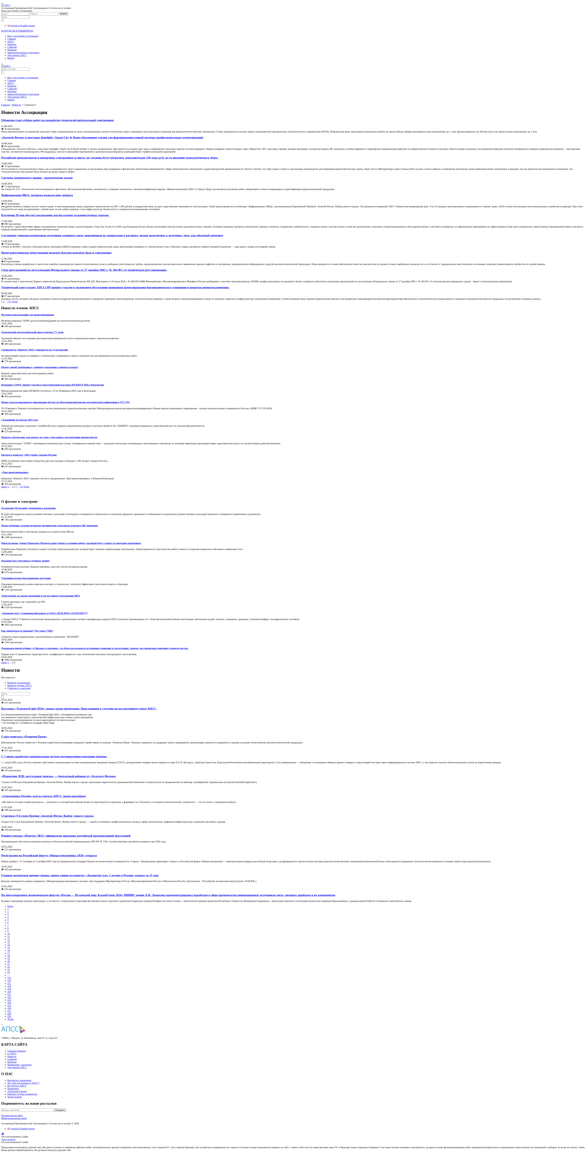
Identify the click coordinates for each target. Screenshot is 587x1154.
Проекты (12, 49)
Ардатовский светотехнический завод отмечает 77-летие (32, 332)
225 (9, 1005)
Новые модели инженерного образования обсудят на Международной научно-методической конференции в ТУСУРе (65, 402)
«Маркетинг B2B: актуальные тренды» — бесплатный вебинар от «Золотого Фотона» (58, 776)
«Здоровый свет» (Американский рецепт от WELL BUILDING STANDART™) (44, 613)
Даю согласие (8, 1139)
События (12, 47)
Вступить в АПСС (17, 1086)
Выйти (11, 58)
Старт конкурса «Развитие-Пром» (24, 736)
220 (9, 991)
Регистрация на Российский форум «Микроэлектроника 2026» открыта (49, 855)
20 (8, 961)
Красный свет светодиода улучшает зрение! (25, 560)
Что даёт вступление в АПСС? (23, 1083)
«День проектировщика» (15, 472)
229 (9, 1016)
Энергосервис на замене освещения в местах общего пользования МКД (40, 596)
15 (8, 947)
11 (8, 936)
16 (8, 950)
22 (8, 967)
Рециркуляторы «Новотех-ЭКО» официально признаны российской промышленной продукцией (66, 835)
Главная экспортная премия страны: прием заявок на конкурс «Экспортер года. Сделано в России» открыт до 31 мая (79, 875)
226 (9, 1008)
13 (8, 942)
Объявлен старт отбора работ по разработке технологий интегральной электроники (57, 120)
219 (9, 989)
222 (9, 997)
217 (9, 983)
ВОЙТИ (63, 14)
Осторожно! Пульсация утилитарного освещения (28, 508)
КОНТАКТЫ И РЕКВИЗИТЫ (17, 31)
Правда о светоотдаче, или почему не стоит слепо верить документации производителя (49, 437)
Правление (13, 1088)
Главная (11, 38)
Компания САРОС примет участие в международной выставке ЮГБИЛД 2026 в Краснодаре (52, 385)
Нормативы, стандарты (19, 1064)
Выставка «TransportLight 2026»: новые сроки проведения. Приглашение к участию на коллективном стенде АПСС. (79, 708)
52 (21, 486)
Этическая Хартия (16, 1091)
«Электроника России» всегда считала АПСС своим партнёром (43, 796)
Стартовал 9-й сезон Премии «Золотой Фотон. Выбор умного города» (47, 815)
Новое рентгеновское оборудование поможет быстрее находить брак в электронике (56, 252)
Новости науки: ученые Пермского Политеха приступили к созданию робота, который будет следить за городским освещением (71, 543)
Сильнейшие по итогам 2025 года (19, 420)
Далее (15, 301)
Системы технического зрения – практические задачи (37, 177)
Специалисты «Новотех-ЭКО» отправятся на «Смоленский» (34, 350)
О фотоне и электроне (18, 688)
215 (9, 978)
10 (8, 933)
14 (8, 944)
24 (8, 972)
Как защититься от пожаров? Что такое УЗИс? (27, 631)
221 (9, 994)
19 (8, 958)
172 (9, 301)
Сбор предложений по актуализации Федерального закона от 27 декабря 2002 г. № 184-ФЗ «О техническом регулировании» (84, 270)
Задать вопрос (14, 1097)
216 (9, 980)
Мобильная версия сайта (14, 1118)
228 (9, 1013)
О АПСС (12, 1053)
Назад (4, 486)
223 (9, 1000)
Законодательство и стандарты (23, 52)
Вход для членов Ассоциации (22, 36)
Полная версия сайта (12, 1115)
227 (9, 1011)
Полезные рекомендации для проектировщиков (27, 314)
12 (8, 939)
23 (8, 969)
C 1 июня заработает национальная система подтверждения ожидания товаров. (54, 756)
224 (9, 1002)
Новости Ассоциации (18, 682)
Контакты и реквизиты (19, 1080)
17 (8, 953)
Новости (11, 44)
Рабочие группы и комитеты (22, 1094)
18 (8, 956)
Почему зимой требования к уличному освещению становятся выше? (39, 367)
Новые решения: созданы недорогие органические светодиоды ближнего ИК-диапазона (49, 525)
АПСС (10, 41)
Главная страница (16, 1051)
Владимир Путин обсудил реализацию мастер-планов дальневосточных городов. (55, 215)
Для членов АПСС (17, 55)
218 (9, 986)
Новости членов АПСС (19, 685)
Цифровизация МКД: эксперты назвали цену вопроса (37, 195)
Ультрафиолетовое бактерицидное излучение (26, 578)
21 (8, 964)
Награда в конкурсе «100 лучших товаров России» (29, 455)
